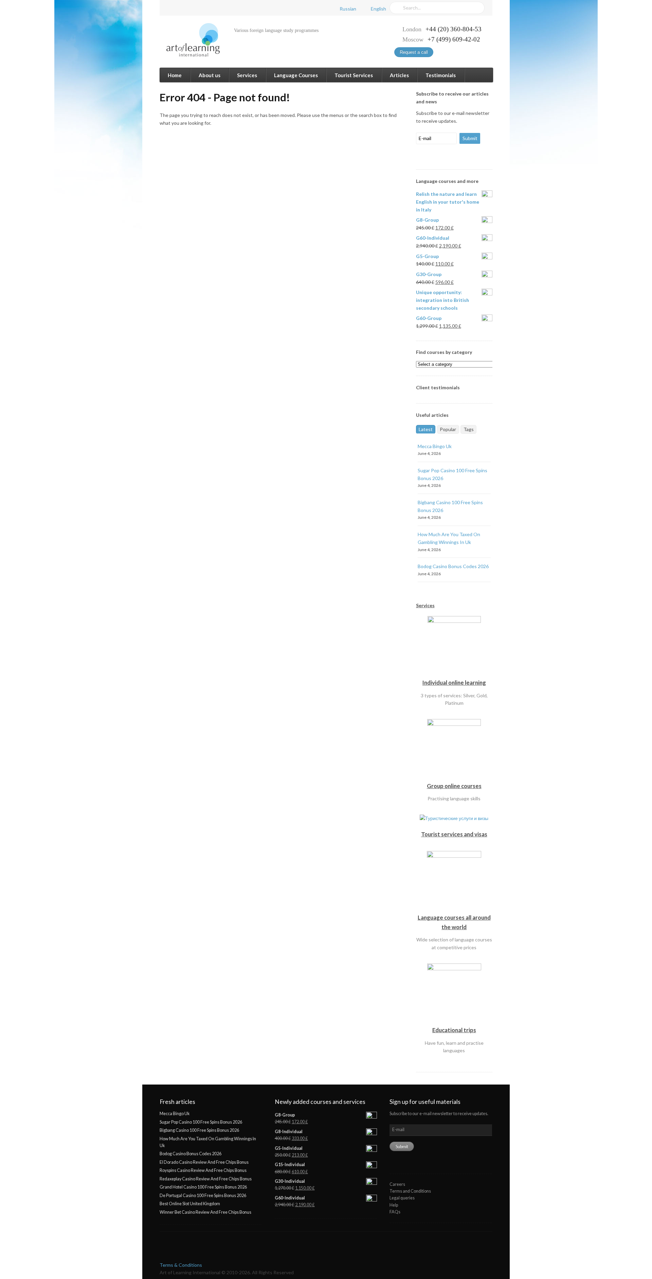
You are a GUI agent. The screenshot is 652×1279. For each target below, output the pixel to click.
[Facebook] (171, 8)
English (378, 9)
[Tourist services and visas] (454, 826)
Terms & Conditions (181, 1265)
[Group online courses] (454, 777)
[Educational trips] (454, 1021)
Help (394, 1205)
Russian (348, 9)
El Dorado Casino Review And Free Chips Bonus (204, 1162)
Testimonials (440, 75)
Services (247, 75)
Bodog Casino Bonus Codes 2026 (453, 566)
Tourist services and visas (454, 834)
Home (175, 75)
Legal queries (402, 1197)
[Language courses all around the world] (454, 909)
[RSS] (208, 8)
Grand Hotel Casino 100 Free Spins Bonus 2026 (203, 1187)
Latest (426, 429)
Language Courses (296, 75)
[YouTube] (196, 8)
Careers (397, 1184)
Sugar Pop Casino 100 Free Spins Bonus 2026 (201, 1122)
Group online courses (454, 785)
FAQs (395, 1211)
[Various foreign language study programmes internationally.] (190, 40)
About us (209, 75)
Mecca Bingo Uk (435, 446)
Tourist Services (353, 75)
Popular (448, 429)
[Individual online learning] (454, 674)
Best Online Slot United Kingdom (190, 1203)
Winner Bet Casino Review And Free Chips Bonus (205, 1212)
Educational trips (454, 1030)
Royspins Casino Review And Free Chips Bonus (203, 1170)
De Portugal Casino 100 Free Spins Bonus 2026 (203, 1195)
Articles (399, 75)
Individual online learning (454, 682)
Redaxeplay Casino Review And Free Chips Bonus (206, 1178)
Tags (469, 429)
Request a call (414, 52)
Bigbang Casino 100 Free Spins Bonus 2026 (199, 1130)
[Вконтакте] (184, 8)
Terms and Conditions (410, 1191)
